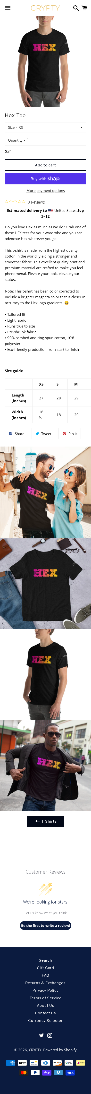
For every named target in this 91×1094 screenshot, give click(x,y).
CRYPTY (35, 1049)
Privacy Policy (46, 990)
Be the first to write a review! (45, 925)
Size (11, 127)
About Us (45, 1005)
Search (45, 960)
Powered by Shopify (60, 1049)
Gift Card (45, 968)
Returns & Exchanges (45, 983)
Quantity (15, 140)
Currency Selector (45, 1020)
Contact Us (45, 1013)
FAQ (45, 975)
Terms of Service (46, 998)
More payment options (45, 190)
